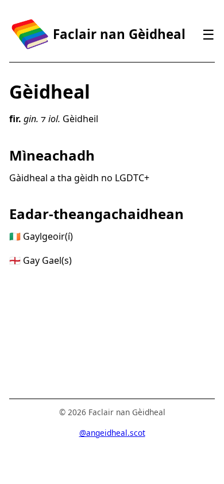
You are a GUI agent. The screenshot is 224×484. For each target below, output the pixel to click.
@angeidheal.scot (112, 432)
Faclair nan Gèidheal (119, 34)
